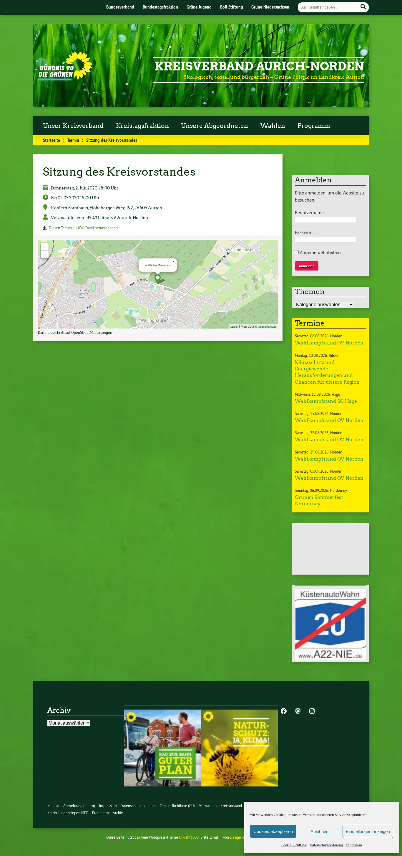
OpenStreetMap (267, 326)
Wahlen (272, 126)
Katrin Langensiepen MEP (67, 812)
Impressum (354, 845)
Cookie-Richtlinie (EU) (177, 805)
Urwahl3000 (189, 837)
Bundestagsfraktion (160, 7)
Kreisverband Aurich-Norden (259, 66)
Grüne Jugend (199, 7)
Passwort (304, 232)
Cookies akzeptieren (273, 831)
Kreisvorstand (231, 805)
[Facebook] (284, 712)
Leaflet (234, 326)
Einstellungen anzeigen (368, 831)
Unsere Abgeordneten (214, 126)
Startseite (51, 140)
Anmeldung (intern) (79, 805)
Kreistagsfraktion (142, 126)
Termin (73, 140)
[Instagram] (312, 712)
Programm (314, 126)
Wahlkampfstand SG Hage (326, 401)
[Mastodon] (298, 712)
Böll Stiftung (231, 7)
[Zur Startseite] (65, 79)
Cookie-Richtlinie (294, 845)
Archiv (118, 812)
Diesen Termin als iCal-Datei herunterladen (83, 227)
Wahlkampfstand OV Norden (329, 343)
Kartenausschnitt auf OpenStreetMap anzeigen (75, 332)
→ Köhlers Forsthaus (157, 265)
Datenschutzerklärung (326, 845)
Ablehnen (319, 831)
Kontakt (53, 805)
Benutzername (309, 212)
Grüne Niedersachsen (270, 7)
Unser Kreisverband (73, 126)
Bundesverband (120, 7)
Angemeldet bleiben (320, 252)
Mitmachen (208, 805)
